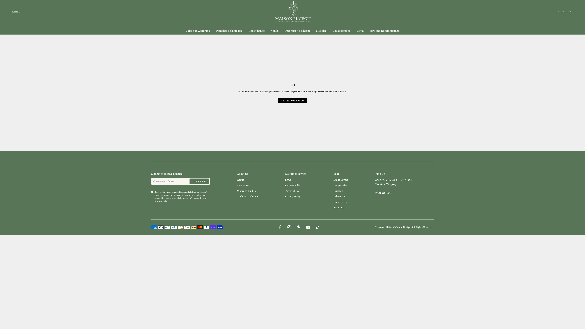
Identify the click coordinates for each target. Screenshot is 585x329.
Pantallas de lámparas (229, 30)
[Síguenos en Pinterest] (298, 227)
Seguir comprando (292, 100)
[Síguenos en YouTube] (308, 227)
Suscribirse (199, 181)
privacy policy (195, 195)
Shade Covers (340, 179)
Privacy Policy (292, 196)
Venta (360, 30)
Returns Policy (293, 185)
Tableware (339, 196)
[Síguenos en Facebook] (280, 227)
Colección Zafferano (198, 30)
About (240, 179)
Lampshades (340, 185)
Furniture (338, 207)
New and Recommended (384, 30)
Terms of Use (292, 190)
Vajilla (274, 30)
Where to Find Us (246, 190)
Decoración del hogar (297, 30)
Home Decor (340, 202)
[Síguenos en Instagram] (289, 227)
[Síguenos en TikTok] (317, 227)
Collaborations (341, 30)
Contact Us (243, 185)
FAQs (288, 179)
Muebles (321, 30)
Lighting (338, 190)
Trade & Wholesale (247, 196)
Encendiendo (257, 30)
